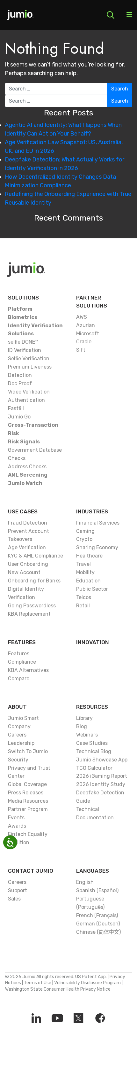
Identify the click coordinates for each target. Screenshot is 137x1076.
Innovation (92, 642)
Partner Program (28, 809)
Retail (83, 606)
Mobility (85, 572)
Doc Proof (20, 383)
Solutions (23, 297)
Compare (18, 678)
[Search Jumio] (110, 15)
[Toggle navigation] (129, 15)
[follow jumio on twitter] (78, 1018)
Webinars (87, 735)
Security (18, 760)
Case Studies (92, 743)
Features (22, 642)
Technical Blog (93, 751)
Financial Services (97, 523)
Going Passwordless (32, 606)
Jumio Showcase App (101, 760)
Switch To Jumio (28, 751)
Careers (17, 735)
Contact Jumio (30, 871)
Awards (17, 826)
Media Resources (28, 801)
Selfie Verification (28, 358)
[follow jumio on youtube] (57, 1018)
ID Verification (24, 350)
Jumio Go (19, 417)
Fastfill (16, 408)
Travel (83, 564)
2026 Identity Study (100, 784)
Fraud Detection (27, 523)
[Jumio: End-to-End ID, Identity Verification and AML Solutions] (20, 17)
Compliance (22, 662)
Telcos (83, 597)
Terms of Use (37, 983)
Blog (81, 726)
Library (84, 718)
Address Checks (27, 467)
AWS (81, 317)
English (85, 882)
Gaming (85, 531)
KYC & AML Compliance (35, 556)
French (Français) (97, 915)
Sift (80, 350)
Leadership (21, 743)
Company (19, 726)
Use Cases (23, 511)
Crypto (84, 539)
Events (16, 818)
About (17, 707)
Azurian (85, 325)
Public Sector (92, 589)
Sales (14, 899)
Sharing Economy (97, 547)
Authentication (26, 400)
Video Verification (29, 392)
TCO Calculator (94, 768)
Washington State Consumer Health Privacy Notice (58, 989)
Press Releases (25, 793)
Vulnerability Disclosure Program (87, 983)
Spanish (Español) (97, 890)
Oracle (83, 342)
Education (88, 581)
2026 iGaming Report (101, 776)
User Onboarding (28, 564)
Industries (92, 511)
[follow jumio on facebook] (100, 1018)
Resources (92, 707)
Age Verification (27, 547)
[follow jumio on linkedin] (36, 1018)
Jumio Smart (23, 718)
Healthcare (89, 556)
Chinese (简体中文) (98, 932)
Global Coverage (27, 784)
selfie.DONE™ (23, 342)
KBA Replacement (29, 614)
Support (17, 890)
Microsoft (87, 334)
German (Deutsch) (98, 924)
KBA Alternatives (28, 670)
